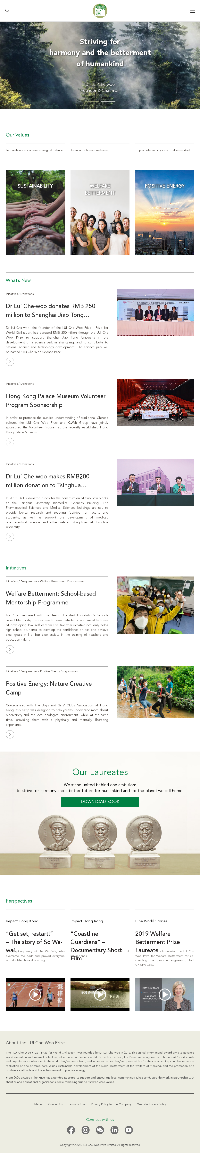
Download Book (100, 802)
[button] (92, 101)
